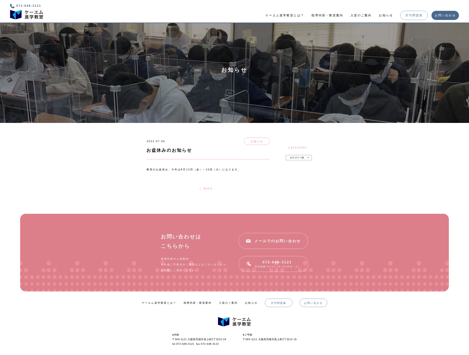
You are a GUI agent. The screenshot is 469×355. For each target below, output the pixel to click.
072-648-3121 (28, 5)
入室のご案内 (361, 15)
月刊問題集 (414, 15)
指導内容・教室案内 (327, 15)
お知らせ (386, 15)
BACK (208, 188)
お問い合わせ (445, 15)
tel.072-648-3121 (183, 343)
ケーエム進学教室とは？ (284, 15)
